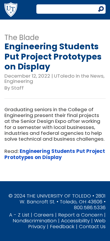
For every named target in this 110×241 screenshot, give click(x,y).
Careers (44, 214)
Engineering (18, 81)
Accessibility (75, 220)
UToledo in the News (79, 75)
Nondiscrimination (35, 220)
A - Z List (19, 214)
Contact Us (92, 226)
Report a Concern (80, 214)
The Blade (21, 37)
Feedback (62, 226)
